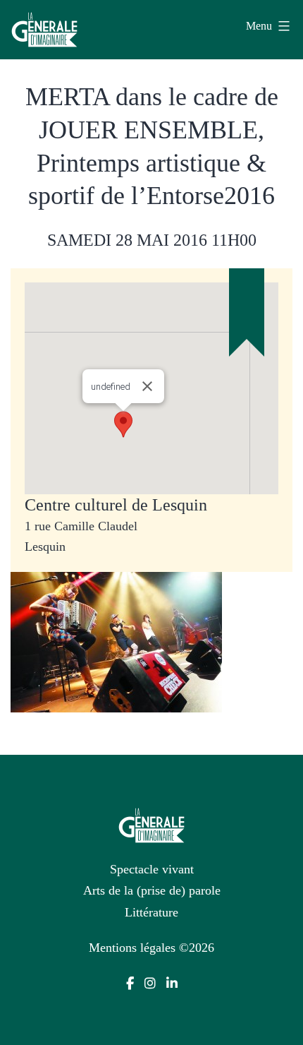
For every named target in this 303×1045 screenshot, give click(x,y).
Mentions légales (132, 947)
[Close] (147, 386)
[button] (123, 424)
